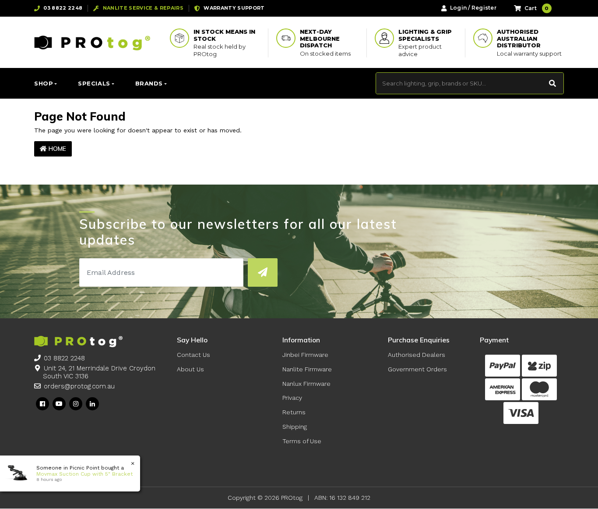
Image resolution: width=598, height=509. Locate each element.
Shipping (294, 426)
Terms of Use (301, 441)
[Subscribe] (262, 272)
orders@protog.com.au (79, 386)
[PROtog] (92, 42)
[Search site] (552, 83)
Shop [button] (43, 83)
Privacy (292, 397)
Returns (294, 412)
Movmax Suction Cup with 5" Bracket (84, 474)
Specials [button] (94, 83)
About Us (190, 369)
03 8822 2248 (64, 358)
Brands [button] (149, 83)
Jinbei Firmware (305, 354)
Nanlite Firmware (307, 369)
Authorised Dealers (416, 354)
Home (56, 149)
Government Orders (417, 369)
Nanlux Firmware (306, 383)
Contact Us (193, 354)
